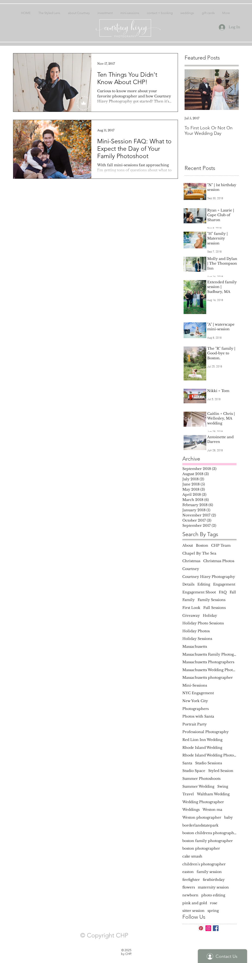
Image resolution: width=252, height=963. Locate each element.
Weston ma (212, 809)
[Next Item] (231, 89)
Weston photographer (201, 817)
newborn (190, 895)
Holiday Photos (196, 631)
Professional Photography (205, 732)
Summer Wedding (198, 786)
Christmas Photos (218, 561)
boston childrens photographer (209, 833)
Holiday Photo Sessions (203, 623)
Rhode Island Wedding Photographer (209, 755)
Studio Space (193, 770)
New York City (195, 701)
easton (188, 872)
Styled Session (220, 770)
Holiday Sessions (197, 638)
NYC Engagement (198, 693)
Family (188, 600)
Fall (233, 592)
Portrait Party (194, 724)
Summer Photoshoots (201, 778)
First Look (191, 607)
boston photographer (201, 848)
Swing (222, 786)
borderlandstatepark (200, 825)
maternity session (213, 887)
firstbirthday (214, 879)
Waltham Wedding (213, 794)
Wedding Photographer (203, 802)
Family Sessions (211, 600)
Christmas (191, 561)
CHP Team (221, 545)
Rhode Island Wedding (202, 747)
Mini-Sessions (194, 685)
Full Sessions (214, 607)
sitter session (193, 910)
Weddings (191, 809)
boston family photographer (207, 841)
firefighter (191, 879)
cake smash (192, 856)
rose (213, 903)
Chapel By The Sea (199, 553)
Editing (203, 584)
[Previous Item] (192, 89)
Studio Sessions (208, 763)
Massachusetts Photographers (208, 662)
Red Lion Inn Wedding (202, 739)
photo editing (213, 895)
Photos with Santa (198, 716)
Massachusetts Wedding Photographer (209, 670)
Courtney (190, 569)
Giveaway (191, 615)
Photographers (195, 709)
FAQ (223, 592)
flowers (188, 887)
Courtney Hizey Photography (208, 576)
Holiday (210, 615)
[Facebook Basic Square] (216, 928)
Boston (202, 545)
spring (213, 910)
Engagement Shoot (199, 592)
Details (188, 584)
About (187, 545)
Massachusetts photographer (207, 677)
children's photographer (204, 864)
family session (209, 872)
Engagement (224, 584)
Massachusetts (194, 646)
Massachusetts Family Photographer (209, 654)
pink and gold (194, 903)
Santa (187, 763)
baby (228, 817)
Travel (188, 794)
